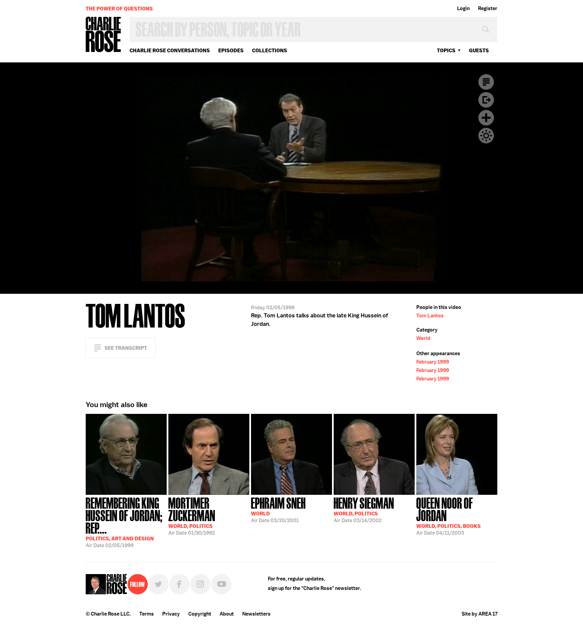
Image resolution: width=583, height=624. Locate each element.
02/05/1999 (124, 522)
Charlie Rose (103, 35)
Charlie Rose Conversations (170, 50)
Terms (146, 614)
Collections (269, 50)
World (423, 338)
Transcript (486, 82)
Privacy (171, 614)
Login (463, 8)
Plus (486, 117)
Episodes (231, 50)
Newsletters (256, 614)
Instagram (200, 584)
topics (446, 50)
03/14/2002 (364, 509)
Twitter (158, 584)
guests (479, 50)
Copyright (199, 614)
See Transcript (126, 348)
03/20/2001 (278, 509)
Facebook (179, 584)
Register (487, 8)
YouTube (221, 584)
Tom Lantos (430, 315)
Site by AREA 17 (479, 614)
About (227, 614)
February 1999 (432, 362)
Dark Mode (486, 135)
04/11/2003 (448, 515)
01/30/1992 (191, 515)
